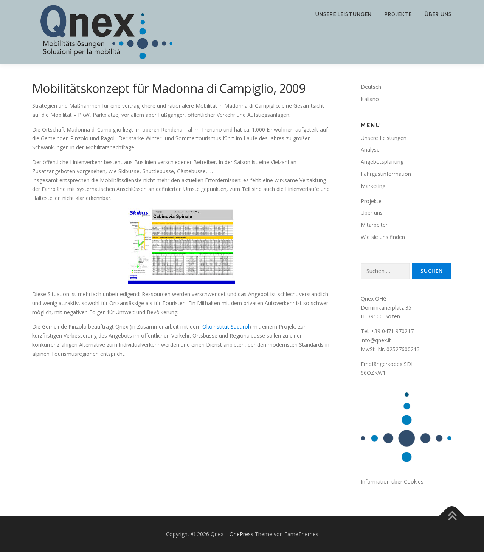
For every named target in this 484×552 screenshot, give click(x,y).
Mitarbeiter (374, 224)
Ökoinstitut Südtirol (225, 326)
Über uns (438, 14)
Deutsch (371, 86)
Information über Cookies (392, 481)
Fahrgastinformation (386, 173)
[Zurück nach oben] (452, 516)
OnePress (241, 534)
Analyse (370, 149)
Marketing (373, 185)
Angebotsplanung (382, 161)
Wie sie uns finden (383, 236)
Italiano (370, 98)
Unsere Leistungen (343, 14)
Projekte (398, 14)
